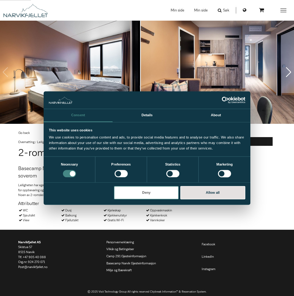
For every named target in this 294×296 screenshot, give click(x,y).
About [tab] (216, 115)
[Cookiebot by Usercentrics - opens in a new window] (225, 100)
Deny (146, 193)
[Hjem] (25, 10)
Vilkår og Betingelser (120, 249)
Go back (24, 133)
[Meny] (283, 10)
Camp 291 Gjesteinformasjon (126, 256)
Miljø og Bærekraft (119, 270)
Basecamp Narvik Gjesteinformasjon (131, 263)
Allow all (213, 193)
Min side (177, 10)
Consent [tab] (78, 115)
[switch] (121, 173)
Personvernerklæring (120, 242)
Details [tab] (147, 115)
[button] (289, 72)
